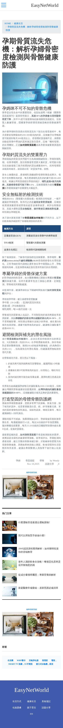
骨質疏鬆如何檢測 (34, 217)
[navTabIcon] (3, 5)
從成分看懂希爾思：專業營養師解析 (37, 575)
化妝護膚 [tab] (16, 707)
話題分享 (49, 464)
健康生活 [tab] (31, 701)
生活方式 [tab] (16, 701)
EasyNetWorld (44, 5)
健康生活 (18, 23)
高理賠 (45, 660)
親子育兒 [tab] (31, 707)
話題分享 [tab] (46, 707)
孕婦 (18, 460)
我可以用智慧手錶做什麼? (31, 535)
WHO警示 (21, 660)
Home (8, 23)
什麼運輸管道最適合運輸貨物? (34, 522)
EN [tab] (31, 714)
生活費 (10, 660)
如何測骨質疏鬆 (28, 145)
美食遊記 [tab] (46, 701)
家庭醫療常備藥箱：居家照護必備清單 (38, 588)
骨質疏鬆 (30, 460)
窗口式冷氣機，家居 (44, 664)
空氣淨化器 (34, 660)
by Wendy (54, 460)
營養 (42, 460)
